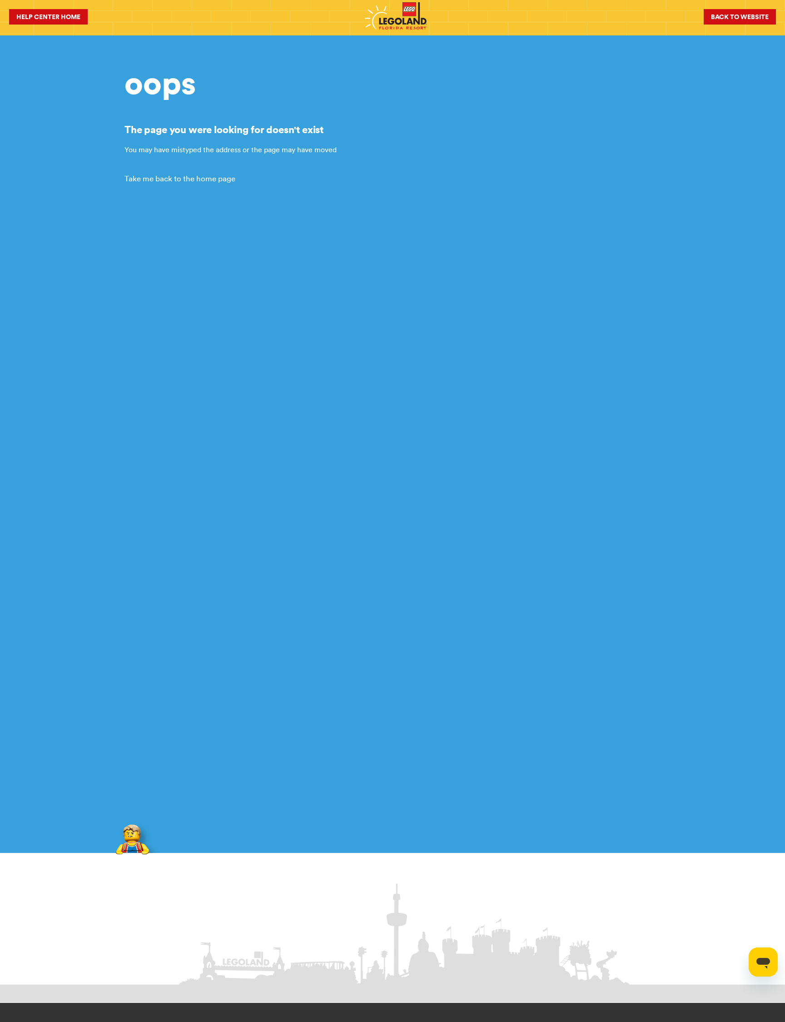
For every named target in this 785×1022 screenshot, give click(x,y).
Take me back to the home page (179, 179)
